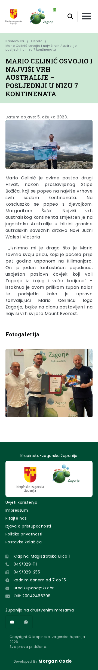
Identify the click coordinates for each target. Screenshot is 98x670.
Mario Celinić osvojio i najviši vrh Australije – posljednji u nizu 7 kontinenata (43, 47)
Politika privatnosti (23, 534)
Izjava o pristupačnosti (28, 526)
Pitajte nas (16, 518)
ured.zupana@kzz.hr (34, 588)
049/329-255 (27, 572)
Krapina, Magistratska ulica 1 (42, 556)
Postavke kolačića (23, 542)
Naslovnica (14, 41)
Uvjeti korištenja (21, 502)
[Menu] (86, 16)
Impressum (16, 510)
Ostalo (36, 41)
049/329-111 (25, 564)
